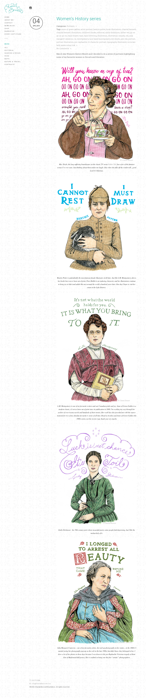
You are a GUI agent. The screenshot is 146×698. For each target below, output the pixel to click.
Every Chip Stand (13, 34)
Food (7, 56)
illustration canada (116, 35)
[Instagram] (31, 8)
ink (127, 35)
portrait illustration (65, 42)
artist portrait (87, 29)
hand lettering (90, 35)
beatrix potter (99, 29)
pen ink (124, 39)
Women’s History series (78, 18)
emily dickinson (112, 32)
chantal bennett (129, 29)
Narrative (10, 31)
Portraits (10, 64)
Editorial (9, 50)
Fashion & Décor (13, 53)
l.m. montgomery (81, 39)
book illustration (113, 29)
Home (7, 17)
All (6, 47)
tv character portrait (97, 42)
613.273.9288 (36, 680)
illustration (102, 35)
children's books (89, 32)
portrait (131, 39)
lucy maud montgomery (99, 39)
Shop (7, 28)
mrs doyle (115, 39)
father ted (125, 32)
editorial (101, 32)
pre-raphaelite (80, 42)
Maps (7, 59)
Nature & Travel (13, 61)
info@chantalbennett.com (41, 684)
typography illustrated (116, 42)
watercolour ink (68, 45)
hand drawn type (75, 35)
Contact (9, 23)
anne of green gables (70, 29)
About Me (9, 20)
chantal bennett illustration (68, 32)
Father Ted (112, 164)
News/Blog (10, 26)
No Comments (62, 48)
